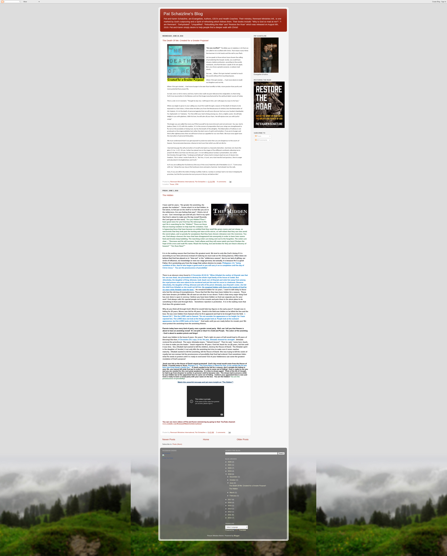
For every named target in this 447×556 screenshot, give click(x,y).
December (234, 477)
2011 (230, 515)
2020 (230, 468)
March (232, 492)
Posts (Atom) (177, 444)
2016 (230, 502)
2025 (230, 462)
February (233, 496)
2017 (230, 499)
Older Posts (243, 439)
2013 (230, 509)
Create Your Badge (167, 458)
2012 (230, 512)
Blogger (236, 536)
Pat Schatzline (166, 453)
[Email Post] (230, 182)
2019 (230, 471)
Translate (242, 530)
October (233, 480)
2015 (230, 505)
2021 (230, 465)
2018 (230, 474)
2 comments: (221, 432)
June (232, 483)
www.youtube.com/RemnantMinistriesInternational (182, 424)
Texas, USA (174, 184)
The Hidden (168, 195)
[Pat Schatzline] (163, 456)
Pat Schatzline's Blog (183, 13)
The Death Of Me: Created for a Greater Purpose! (186, 40)
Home (206, 439)
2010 (230, 518)
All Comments (262, 140)
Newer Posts (168, 439)
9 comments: (222, 182)
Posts (259, 136)
